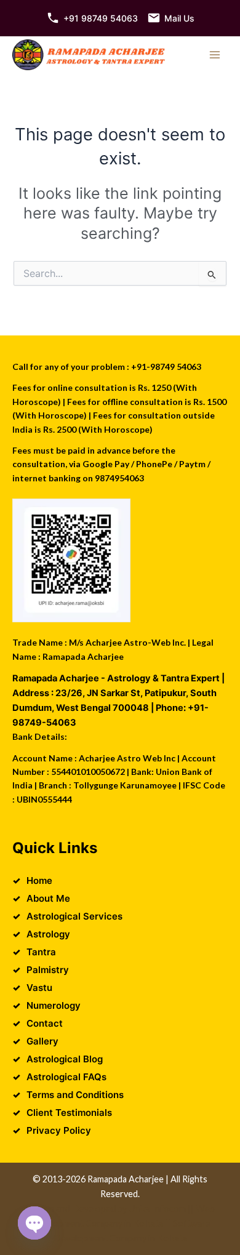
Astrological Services (74, 916)
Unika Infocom (157, 1208)
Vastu (39, 987)
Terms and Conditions (75, 1095)
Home (39, 880)
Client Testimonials (69, 1112)
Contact (44, 1023)
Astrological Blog (64, 1059)
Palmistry (47, 970)
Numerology (53, 1005)
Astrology (48, 934)
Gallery (42, 1041)
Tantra (41, 952)
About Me (48, 898)
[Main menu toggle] (215, 55)
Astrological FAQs (66, 1077)
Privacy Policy (58, 1130)
